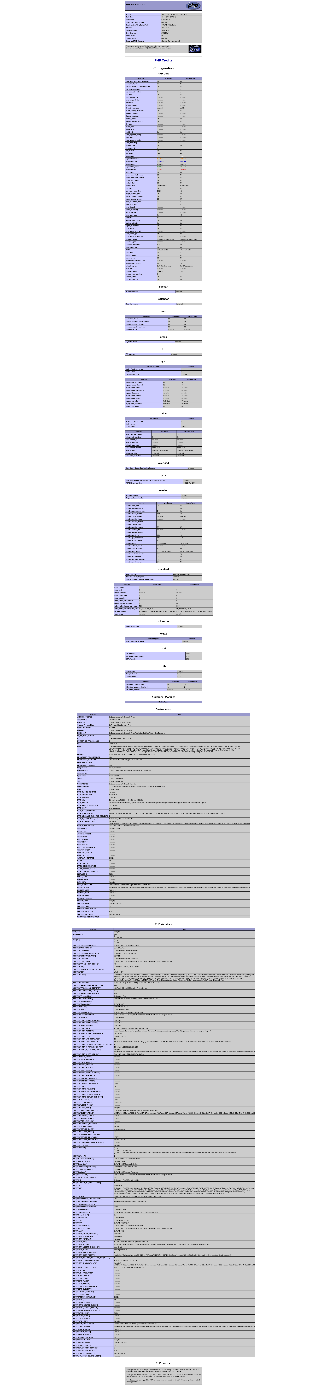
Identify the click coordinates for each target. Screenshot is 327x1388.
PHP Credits (163, 60)
